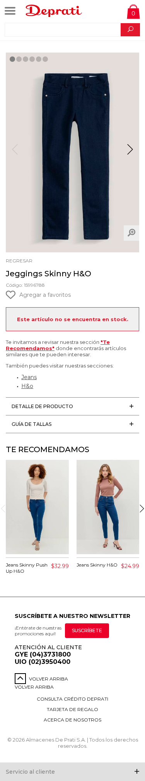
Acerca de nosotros (72, 720)
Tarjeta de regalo (72, 709)
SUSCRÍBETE (87, 630)
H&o (27, 386)
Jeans (29, 377)
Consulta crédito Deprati (72, 699)
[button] (130, 152)
